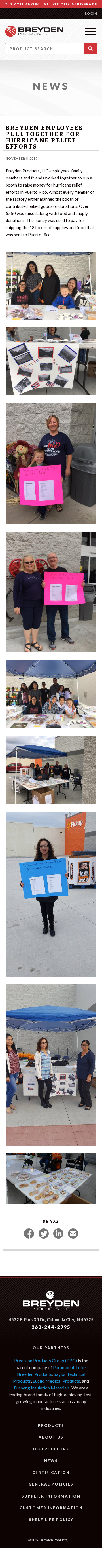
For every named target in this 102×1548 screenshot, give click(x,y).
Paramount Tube (69, 1367)
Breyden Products (34, 1374)
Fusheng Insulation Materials (42, 1387)
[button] (90, 48)
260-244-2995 (51, 1327)
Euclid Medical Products (56, 1381)
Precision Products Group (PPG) (45, 1360)
